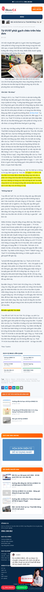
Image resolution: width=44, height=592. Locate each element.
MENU (22, 17)
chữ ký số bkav (20, 379)
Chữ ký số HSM (8, 364)
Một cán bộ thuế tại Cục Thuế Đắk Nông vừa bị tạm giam (26, 508)
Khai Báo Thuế (35, 381)
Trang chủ (4, 27)
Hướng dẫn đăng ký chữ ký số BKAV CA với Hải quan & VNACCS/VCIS (26, 484)
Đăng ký (23, 587)
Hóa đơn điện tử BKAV (7, 541)
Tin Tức (10, 27)
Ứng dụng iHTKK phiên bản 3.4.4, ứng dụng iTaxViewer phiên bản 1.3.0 (25, 411)
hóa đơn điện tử (5, 381)
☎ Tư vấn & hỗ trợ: (22, 2)
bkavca (13, 379)
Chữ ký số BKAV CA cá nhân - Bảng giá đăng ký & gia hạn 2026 (26, 492)
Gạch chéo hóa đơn (31, 379)
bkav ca (8, 379)
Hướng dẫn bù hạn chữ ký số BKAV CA (25, 401)
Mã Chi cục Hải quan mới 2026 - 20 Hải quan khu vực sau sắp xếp (25, 476)
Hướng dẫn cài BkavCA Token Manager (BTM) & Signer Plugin (26, 500)
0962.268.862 (9, 587)
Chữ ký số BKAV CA (9, 358)
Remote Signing (28, 364)
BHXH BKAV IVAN (28, 371)
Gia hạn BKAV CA (28, 358)
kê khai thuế (34, 113)
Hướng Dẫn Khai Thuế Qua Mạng (20, 381)
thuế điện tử (4, 383)
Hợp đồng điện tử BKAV (7, 545)
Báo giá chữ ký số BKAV (20, 419)
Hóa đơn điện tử (9, 371)
